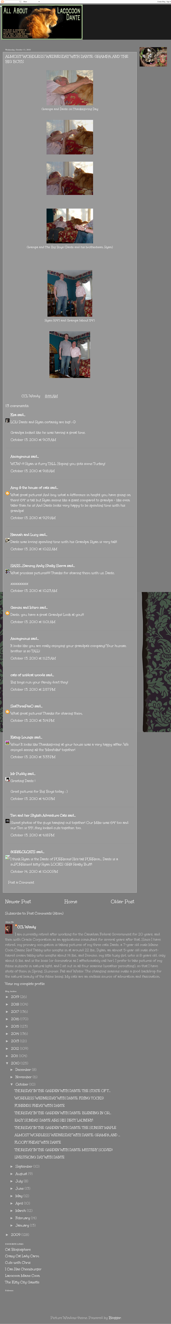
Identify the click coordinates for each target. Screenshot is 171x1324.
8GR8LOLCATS (23, 852)
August (22, 1173)
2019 (15, 996)
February (23, 1218)
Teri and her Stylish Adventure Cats (39, 815)
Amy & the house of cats (30, 487)
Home (71, 901)
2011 (15, 1056)
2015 (15, 1026)
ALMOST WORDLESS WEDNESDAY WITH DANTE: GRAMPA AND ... (67, 1135)
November (24, 1077)
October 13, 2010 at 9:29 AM (33, 518)
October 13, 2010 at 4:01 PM (33, 798)
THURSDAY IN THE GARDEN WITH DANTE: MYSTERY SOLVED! (64, 1150)
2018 (15, 1004)
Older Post (122, 901)
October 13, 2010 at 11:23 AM (33, 658)
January (23, 1225)
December (24, 1069)
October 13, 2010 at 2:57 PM (33, 689)
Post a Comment (21, 882)
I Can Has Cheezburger (23, 1269)
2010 (15, 1063)
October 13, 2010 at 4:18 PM (32, 835)
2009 (16, 1234)
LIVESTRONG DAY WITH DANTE (39, 1157)
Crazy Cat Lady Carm (22, 1256)
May (19, 1196)
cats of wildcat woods (28, 675)
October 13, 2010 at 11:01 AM (33, 622)
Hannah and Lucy (24, 534)
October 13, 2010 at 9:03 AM (33, 439)
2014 (15, 1033)
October (22, 1084)
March (21, 1210)
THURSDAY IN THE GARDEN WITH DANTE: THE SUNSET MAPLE (65, 1127)
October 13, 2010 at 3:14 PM (32, 720)
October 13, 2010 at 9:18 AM (33, 471)
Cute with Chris (17, 1262)
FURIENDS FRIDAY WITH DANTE (40, 1105)
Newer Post (18, 901)
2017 (15, 1011)
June (20, 1188)
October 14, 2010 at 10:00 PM (34, 871)
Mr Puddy (19, 773)
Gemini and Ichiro (25, 607)
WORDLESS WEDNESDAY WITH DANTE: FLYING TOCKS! (59, 1098)
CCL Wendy (26, 927)
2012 (15, 1048)
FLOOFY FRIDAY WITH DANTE (38, 1142)
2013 (15, 1041)
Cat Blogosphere (18, 1249)
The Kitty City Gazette (22, 1282)
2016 (15, 1019)
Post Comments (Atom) (45, 913)
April (20, 1203)
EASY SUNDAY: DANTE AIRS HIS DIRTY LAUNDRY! (54, 1120)
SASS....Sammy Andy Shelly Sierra (38, 565)
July (20, 1181)
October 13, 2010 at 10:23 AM (34, 590)
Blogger (115, 1317)
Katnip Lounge (22, 737)
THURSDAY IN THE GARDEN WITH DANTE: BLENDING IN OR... (63, 1113)
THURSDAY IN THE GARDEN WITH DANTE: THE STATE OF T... (63, 1090)
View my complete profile (25, 983)
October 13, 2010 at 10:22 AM (34, 549)
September (24, 1166)
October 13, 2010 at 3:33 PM (33, 757)
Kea (13, 415)
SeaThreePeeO (22, 706)
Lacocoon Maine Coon (22, 1275)
